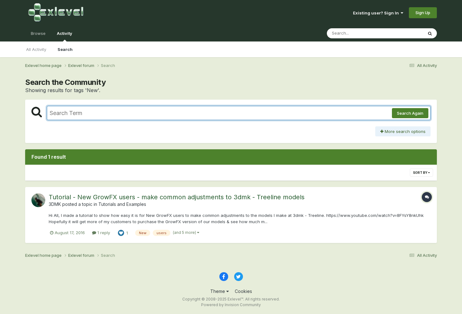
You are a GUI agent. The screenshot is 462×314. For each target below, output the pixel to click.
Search (65, 49)
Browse (38, 33)
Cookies (243, 291)
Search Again (410, 113)
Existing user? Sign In (377, 12)
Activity (64, 33)
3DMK (55, 204)
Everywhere (404, 33)
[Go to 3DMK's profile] (38, 200)
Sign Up (422, 12)
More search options (404, 131)
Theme (218, 291)
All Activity (36, 49)
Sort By (420, 172)
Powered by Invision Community (231, 304)
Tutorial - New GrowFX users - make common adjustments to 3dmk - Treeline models (177, 197)
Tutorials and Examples (122, 204)
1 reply (103, 232)
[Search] (430, 33)
